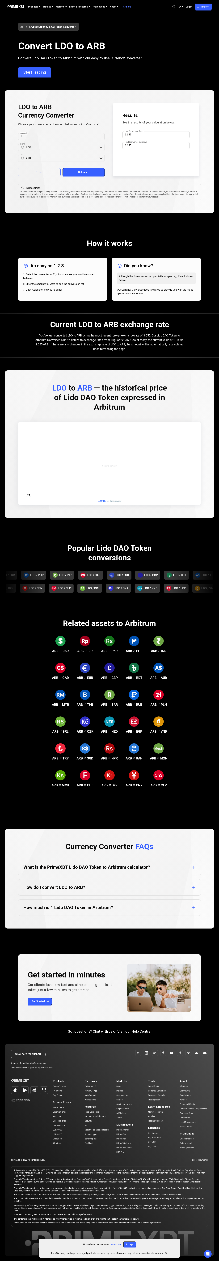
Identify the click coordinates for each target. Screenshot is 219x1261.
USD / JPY (57, 1134)
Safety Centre (186, 1127)
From (22, 144)
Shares (119, 1100)
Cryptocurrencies (124, 1104)
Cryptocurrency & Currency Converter (52, 26)
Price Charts (153, 1086)
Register (205, 6)
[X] (138, 1053)
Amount (23, 133)
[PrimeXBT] (15, 6)
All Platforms (90, 1100)
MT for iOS (121, 1134)
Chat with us (102, 1031)
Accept (129, 1244)
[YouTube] (171, 1053)
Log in (189, 6)
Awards (183, 1100)
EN (179, 6)
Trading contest (187, 1148)
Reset (39, 172)
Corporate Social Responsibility (193, 1109)
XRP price (57, 1116)
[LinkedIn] (155, 1053)
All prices (57, 1143)
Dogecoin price (59, 1121)
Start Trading (34, 72)
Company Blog (186, 1113)
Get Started (38, 1001)
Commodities (122, 1095)
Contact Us (185, 1118)
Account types (91, 1134)
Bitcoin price (58, 1107)
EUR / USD (57, 1130)
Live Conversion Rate (134, 131)
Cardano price (59, 1125)
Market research (155, 1112)
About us (184, 1086)
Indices (119, 1091)
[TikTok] (180, 1053)
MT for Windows (123, 1143)
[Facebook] (163, 1053)
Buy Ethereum (154, 1137)
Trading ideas (154, 1100)
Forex (118, 1086)
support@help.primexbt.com (40, 1068)
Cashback (89, 1143)
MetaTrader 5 (91, 1095)
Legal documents (200, 1160)
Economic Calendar (157, 1095)
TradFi (119, 1118)
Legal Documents (188, 1122)
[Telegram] (188, 1053)
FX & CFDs (57, 1091)
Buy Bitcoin (153, 1133)
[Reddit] (196, 1053)
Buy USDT (152, 1142)
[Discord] (205, 1053)
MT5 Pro (120, 1152)
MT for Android (122, 1130)
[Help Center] (174, 6)
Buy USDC (152, 1146)
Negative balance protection (97, 1130)
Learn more (116, 1244)
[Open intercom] (208, 1254)
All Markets (121, 1113)
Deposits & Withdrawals (95, 1116)
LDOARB (102, 501)
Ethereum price (59, 1112)
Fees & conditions (93, 1112)
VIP (86, 1125)
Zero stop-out (91, 1139)
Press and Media (187, 1104)
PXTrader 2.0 (90, 1086)
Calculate (83, 172)
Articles (151, 1116)
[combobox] (62, 147)
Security (88, 1121)
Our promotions (187, 1139)
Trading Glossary (155, 1121)
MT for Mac (121, 1139)
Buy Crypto (57, 1095)
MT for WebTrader (124, 1148)
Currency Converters (157, 1091)
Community (185, 1091)
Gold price (57, 1139)
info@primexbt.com (38, 1063)
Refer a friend (186, 1143)
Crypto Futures (59, 1086)
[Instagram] (146, 1053)
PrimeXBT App (91, 1091)
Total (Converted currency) (136, 142)
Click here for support (28, 1053)
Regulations (185, 1095)
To (21, 155)
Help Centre (140, 1031)
